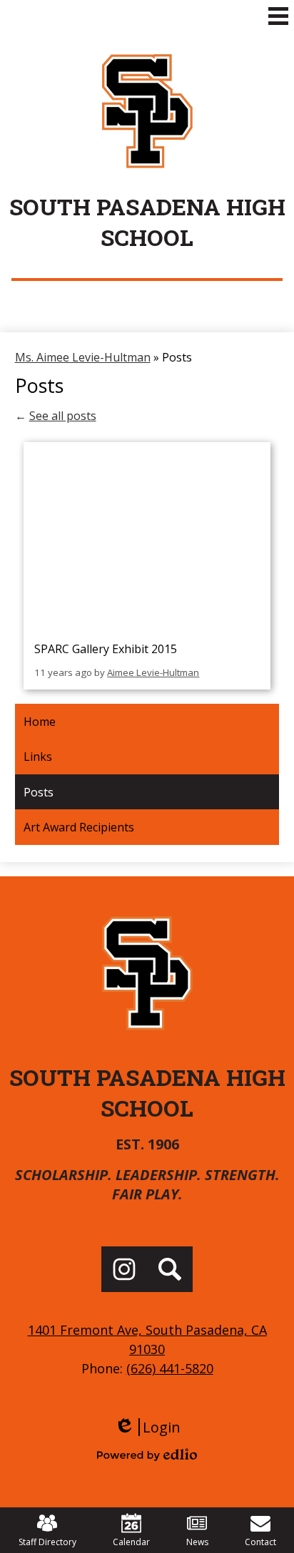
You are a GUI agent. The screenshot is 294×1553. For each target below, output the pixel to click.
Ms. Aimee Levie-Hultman (83, 357)
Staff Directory (47, 1542)
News (197, 1542)
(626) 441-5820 (169, 1368)
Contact (260, 1542)
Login (147, 1427)
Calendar (131, 1542)
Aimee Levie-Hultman (153, 672)
